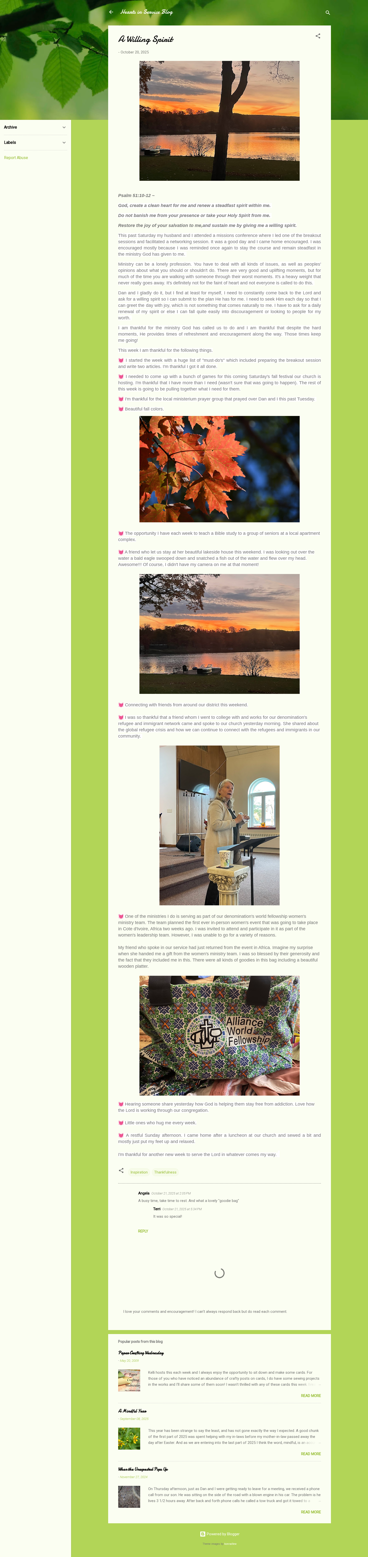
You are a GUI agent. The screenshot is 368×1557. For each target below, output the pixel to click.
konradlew (230, 1544)
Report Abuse (16, 157)
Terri (156, 1209)
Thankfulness (165, 1172)
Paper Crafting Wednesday (140, 1353)
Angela (143, 1193)
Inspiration (139, 1172)
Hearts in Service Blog (146, 12)
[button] (318, 37)
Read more (311, 1395)
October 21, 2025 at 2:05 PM (171, 1193)
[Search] (328, 13)
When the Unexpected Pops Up (142, 1469)
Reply (143, 1231)
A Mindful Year (132, 1411)
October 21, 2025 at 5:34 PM (182, 1209)
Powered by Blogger (223, 1534)
